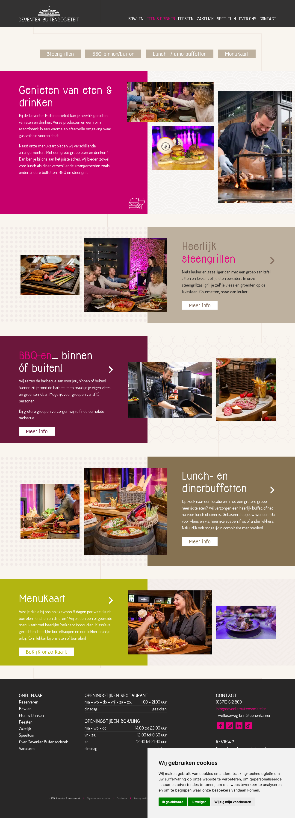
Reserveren (28, 702)
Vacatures (27, 748)
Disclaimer (122, 798)
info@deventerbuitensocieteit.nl (241, 708)
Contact (268, 18)
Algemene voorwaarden (98, 798)
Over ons (247, 18)
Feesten (186, 18)
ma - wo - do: (96, 728)
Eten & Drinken (161, 18)
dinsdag (91, 709)
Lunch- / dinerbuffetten (179, 54)
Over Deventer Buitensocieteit (43, 742)
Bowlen (135, 18)
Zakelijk (205, 18)
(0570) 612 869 (229, 702)
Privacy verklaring (143, 798)
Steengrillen (60, 54)
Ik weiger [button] (199, 802)
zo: (87, 741)
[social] (220, 726)
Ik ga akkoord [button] (172, 802)
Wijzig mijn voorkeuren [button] (232, 802)
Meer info (200, 305)
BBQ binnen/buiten (113, 54)
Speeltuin (226, 18)
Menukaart (237, 54)
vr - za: (90, 735)
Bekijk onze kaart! (46, 652)
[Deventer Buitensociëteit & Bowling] (49, 13)
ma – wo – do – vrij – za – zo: (108, 702)
